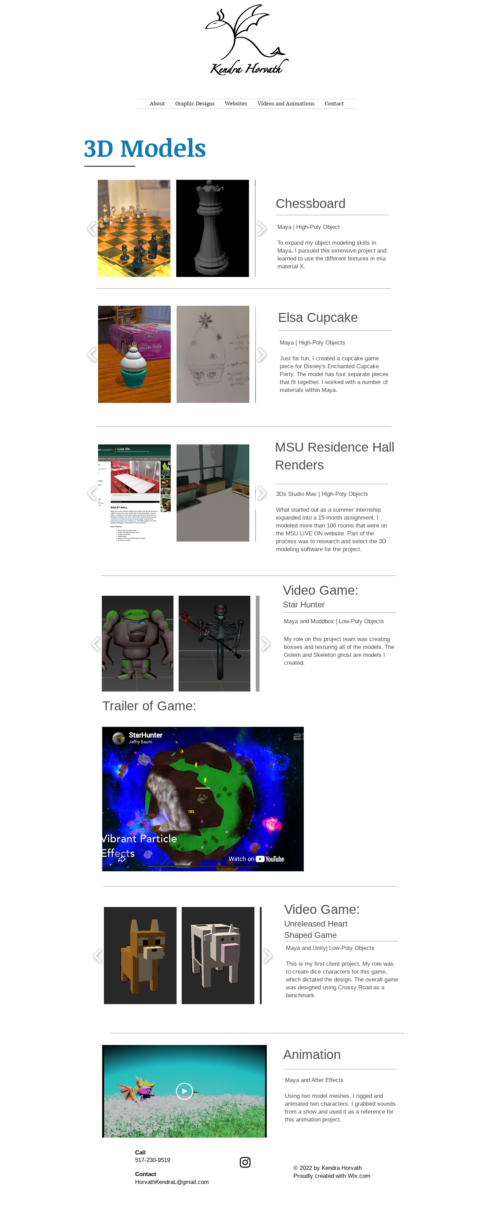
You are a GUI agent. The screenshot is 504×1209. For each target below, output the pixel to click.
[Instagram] (245, 1162)
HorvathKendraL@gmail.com (172, 1182)
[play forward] (261, 228)
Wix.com (359, 1176)
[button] (134, 228)
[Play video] (184, 1091)
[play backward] (91, 228)
